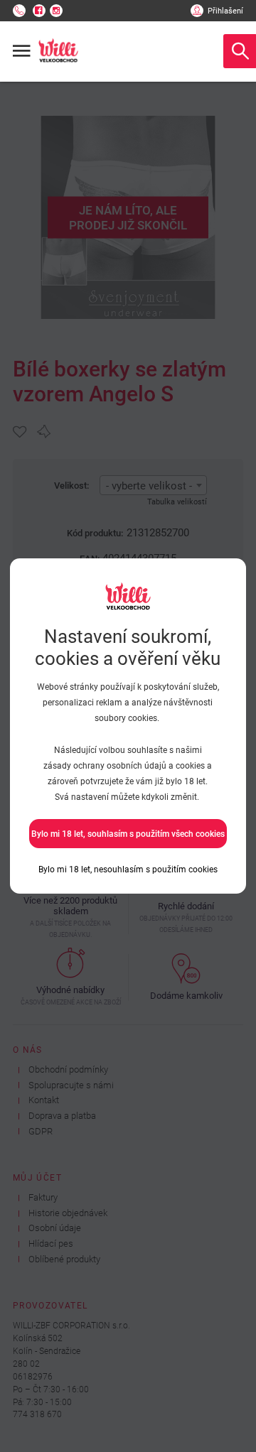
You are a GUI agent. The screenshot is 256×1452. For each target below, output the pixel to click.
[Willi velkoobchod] (58, 51)
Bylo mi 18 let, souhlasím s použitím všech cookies (128, 834)
